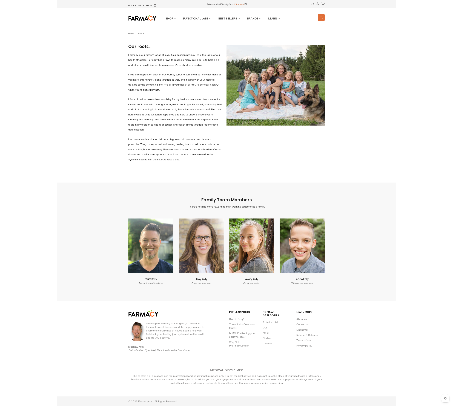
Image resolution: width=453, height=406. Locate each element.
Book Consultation (140, 6)
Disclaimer (302, 329)
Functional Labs (196, 18)
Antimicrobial (270, 322)
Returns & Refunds (307, 335)
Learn (273, 18)
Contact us (302, 324)
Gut (265, 327)
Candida (268, 343)
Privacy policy (304, 345)
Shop (169, 18)
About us (301, 319)
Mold (266, 332)
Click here (239, 4)
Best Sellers (228, 18)
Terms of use (303, 340)
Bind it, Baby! (236, 319)
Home (131, 33)
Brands (253, 18)
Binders (267, 338)
